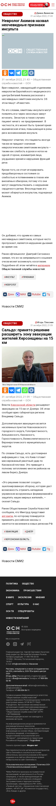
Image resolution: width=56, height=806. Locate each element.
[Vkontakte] (12, 73)
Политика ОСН (43, 764)
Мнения (40, 597)
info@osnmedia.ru (20, 664)
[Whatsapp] (25, 73)
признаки (28, 277)
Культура (23, 604)
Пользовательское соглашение (20, 764)
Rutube (36, 294)
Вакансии (33, 664)
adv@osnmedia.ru (14, 688)
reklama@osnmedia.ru (37, 685)
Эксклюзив (25, 597)
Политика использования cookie (22, 767)
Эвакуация (12, 531)
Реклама (11, 205)
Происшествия (32, 590)
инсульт (10, 277)
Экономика (12, 590)
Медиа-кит (32, 745)
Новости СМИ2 (13, 306)
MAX (23, 294)
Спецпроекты (26, 611)
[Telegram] (18, 73)
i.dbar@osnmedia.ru (20, 678)
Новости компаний (17, 618)
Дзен (11, 294)
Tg (48, 294)
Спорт (9, 604)
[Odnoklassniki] (5, 73)
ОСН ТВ (10, 611)
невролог (11, 285)
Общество (28, 583)
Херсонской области (23, 404)
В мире (10, 597)
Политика (12, 583)
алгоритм (7, 516)
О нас (36, 604)
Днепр (29, 531)
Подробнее (35, 740)
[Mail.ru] (31, 73)
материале (44, 265)
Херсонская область (17, 539)
